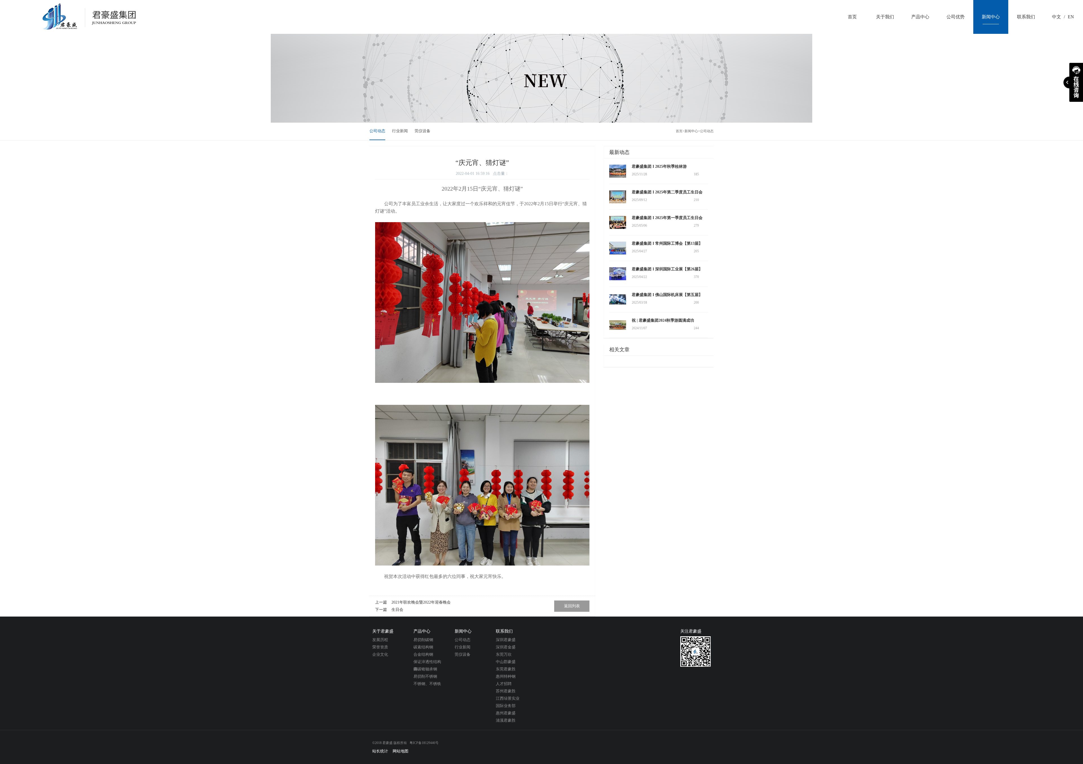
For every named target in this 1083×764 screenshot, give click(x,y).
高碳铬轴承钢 (425, 669)
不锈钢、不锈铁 (427, 684)
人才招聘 (504, 684)
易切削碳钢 (423, 640)
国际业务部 (506, 706)
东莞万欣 (504, 654)
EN (1071, 16)
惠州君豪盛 (506, 713)
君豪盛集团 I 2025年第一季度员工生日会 (667, 218)
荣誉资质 (380, 647)
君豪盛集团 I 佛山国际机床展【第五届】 (667, 295)
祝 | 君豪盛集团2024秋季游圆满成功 (663, 320)
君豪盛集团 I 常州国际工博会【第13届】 (667, 243)
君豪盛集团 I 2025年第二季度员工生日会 (667, 192)
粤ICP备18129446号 (424, 743)
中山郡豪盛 (506, 662)
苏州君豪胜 (506, 691)
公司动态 (377, 131)
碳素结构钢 (423, 647)
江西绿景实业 (508, 698)
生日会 (397, 610)
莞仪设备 (422, 131)
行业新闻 (400, 131)
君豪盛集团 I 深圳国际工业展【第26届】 (667, 269)
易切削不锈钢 (425, 676)
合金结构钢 (423, 654)
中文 (1056, 16)
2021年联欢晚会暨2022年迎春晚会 (421, 602)
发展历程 (380, 640)
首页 (679, 131)
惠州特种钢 (506, 676)
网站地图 (400, 751)
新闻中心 (691, 131)
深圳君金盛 (506, 647)
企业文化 (380, 654)
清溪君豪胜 (506, 720)
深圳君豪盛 (506, 640)
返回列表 (572, 606)
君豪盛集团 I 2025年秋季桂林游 (659, 166)
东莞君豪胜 (506, 669)
